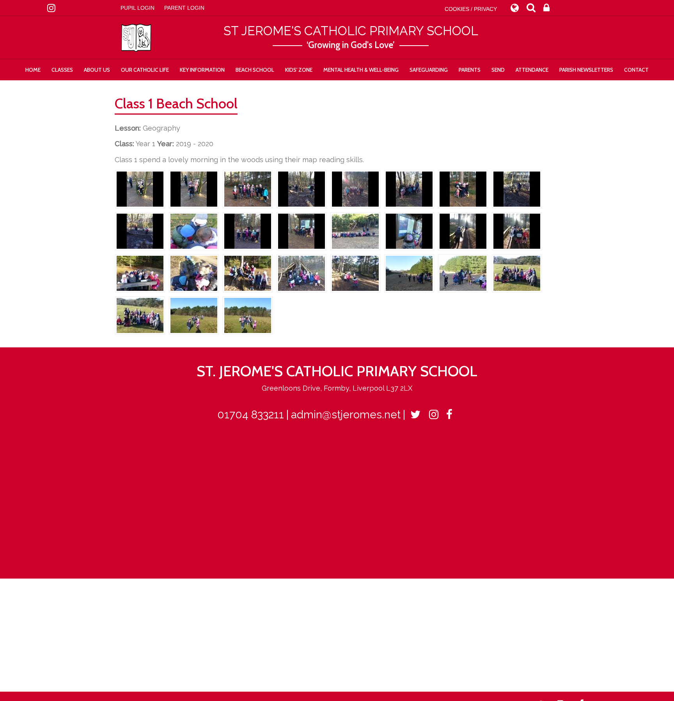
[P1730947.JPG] (516, 273)
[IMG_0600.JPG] (140, 188)
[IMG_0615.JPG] (355, 188)
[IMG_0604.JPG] (247, 188)
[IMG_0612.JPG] (301, 188)
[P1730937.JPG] (409, 273)
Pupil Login (137, 8)
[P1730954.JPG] (193, 315)
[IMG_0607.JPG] (463, 188)
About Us (97, 69)
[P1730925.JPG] (355, 273)
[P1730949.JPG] (140, 315)
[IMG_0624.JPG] (355, 231)
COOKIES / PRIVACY (471, 9)
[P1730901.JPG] (193, 231)
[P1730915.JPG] (193, 273)
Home (33, 69)
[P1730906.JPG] (463, 231)
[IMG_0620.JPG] (247, 231)
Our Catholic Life (145, 69)
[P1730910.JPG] (516, 231)
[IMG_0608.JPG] (516, 188)
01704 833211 (250, 414)
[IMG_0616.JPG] (409, 188)
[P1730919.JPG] (247, 273)
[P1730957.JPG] (247, 315)
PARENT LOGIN (184, 8)
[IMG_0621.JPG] (301, 231)
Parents (470, 69)
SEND (498, 69)
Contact (636, 69)
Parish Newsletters (586, 69)
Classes (62, 69)
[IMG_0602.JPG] (193, 188)
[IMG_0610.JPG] (140, 231)
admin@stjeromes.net (346, 414)
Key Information (202, 69)
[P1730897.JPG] (409, 231)
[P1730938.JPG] (463, 273)
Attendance (532, 69)
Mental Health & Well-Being (361, 69)
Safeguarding (429, 69)
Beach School (255, 69)
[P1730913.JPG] (140, 273)
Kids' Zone (298, 69)
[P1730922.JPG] (301, 273)
